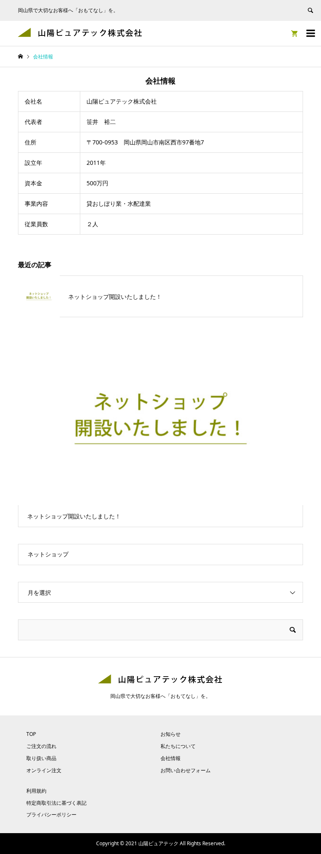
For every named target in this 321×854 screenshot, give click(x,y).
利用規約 (36, 790)
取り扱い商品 (41, 758)
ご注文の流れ (41, 746)
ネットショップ (48, 554)
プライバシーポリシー (51, 814)
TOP (31, 734)
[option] (160, 430)
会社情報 (170, 758)
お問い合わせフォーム (185, 770)
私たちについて (178, 746)
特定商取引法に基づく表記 (56, 802)
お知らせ (170, 734)
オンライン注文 (43, 770)
